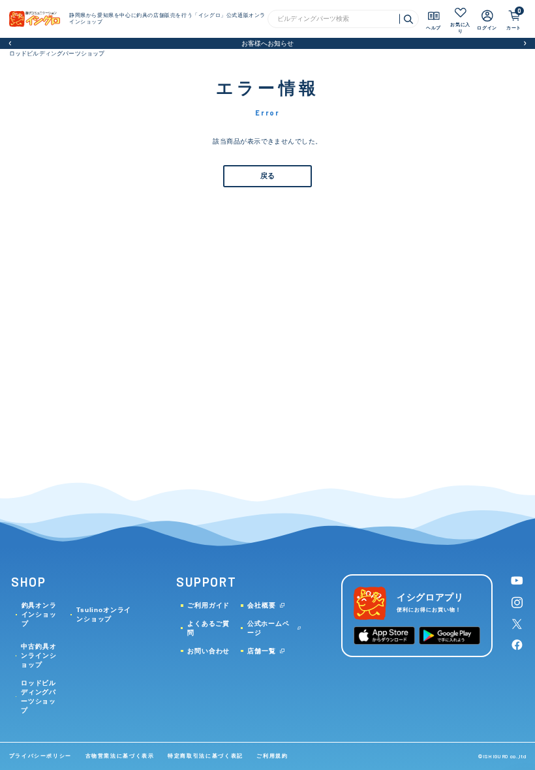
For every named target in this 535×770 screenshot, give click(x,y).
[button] (10, 43)
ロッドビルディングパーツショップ (57, 53)
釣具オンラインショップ (39, 614)
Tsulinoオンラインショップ (103, 614)
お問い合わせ (208, 650)
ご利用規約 (272, 756)
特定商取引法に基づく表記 (205, 756)
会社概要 (261, 605)
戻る (267, 175)
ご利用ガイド (208, 605)
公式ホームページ (268, 628)
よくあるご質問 (208, 628)
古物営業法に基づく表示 (120, 756)
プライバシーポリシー (40, 756)
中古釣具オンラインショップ (38, 655)
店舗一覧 (261, 650)
